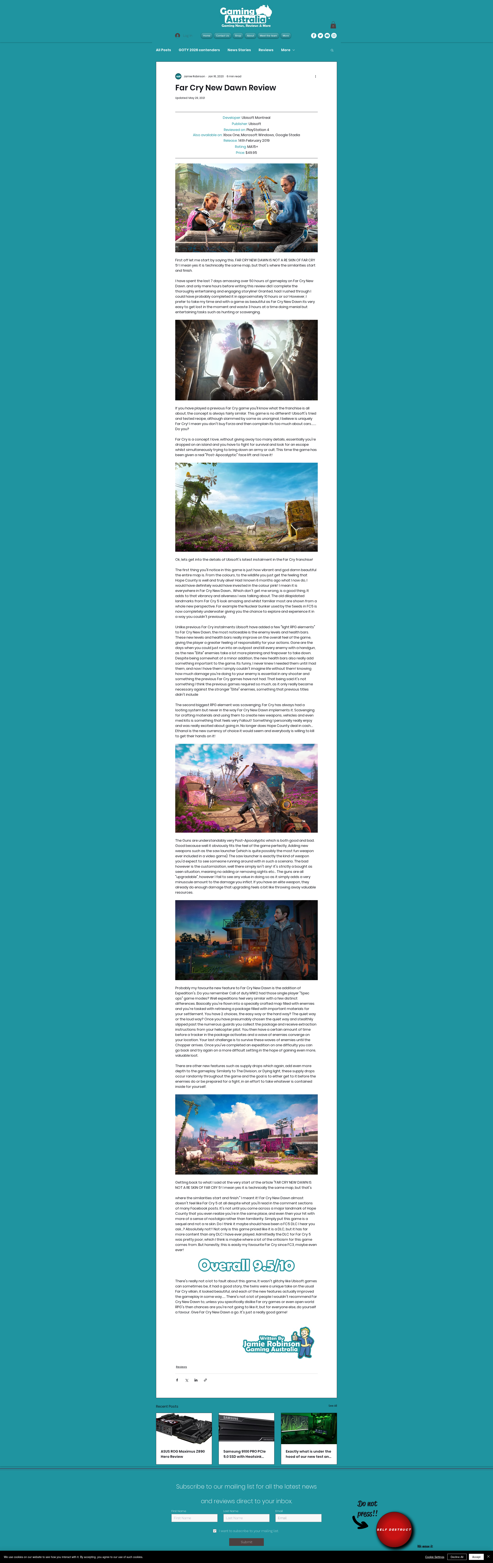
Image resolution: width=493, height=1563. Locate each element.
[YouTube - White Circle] (327, 35)
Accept (476, 1557)
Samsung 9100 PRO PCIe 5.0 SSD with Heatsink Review (244, 1454)
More (285, 50)
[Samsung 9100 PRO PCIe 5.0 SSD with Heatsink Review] (246, 1428)
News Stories (239, 50)
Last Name (230, 1511)
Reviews (266, 50)
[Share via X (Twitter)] (186, 1380)
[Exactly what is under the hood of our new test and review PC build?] (309, 1428)
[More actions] (315, 76)
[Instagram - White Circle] (334, 35)
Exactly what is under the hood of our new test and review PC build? (308, 1454)
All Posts (163, 50)
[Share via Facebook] (177, 1380)
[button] (332, 50)
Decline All (457, 1557)
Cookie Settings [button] (434, 1557)
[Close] (488, 1557)
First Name (178, 1511)
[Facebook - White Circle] (313, 35)
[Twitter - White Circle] (320, 35)
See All (333, 1406)
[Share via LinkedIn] (196, 1380)
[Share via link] (205, 1380)
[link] (333, 24)
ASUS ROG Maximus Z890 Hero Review (183, 1454)
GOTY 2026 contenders (199, 50)
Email (279, 1511)
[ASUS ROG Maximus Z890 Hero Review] (184, 1428)
